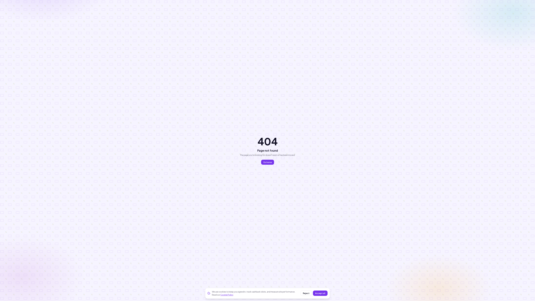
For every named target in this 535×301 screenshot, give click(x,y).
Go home (267, 162)
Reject (306, 293)
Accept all (320, 293)
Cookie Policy (226, 294)
